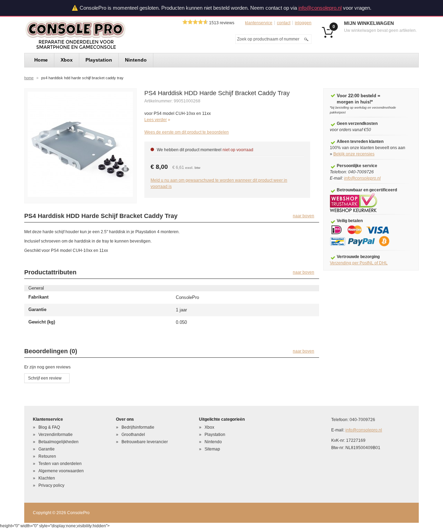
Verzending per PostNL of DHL (359, 263)
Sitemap (212, 449)
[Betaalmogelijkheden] (364, 235)
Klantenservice (258, 23)
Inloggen (303, 22)
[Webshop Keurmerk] (353, 202)
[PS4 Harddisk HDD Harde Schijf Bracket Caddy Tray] (80, 144)
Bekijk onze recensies (353, 154)
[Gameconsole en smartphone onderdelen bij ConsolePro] (88, 35)
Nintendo (213, 441)
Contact (283, 23)
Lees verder (155, 119)
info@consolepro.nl (320, 8)
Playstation (215, 434)
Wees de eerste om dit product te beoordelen (186, 132)
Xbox (209, 427)
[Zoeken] (306, 39)
